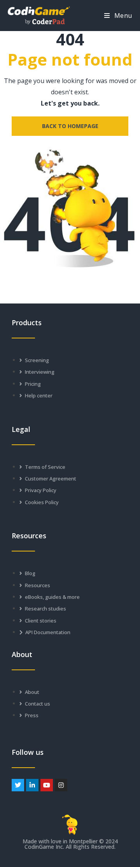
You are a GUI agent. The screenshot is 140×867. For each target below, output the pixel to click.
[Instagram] (61, 785)
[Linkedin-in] (32, 785)
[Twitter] (18, 785)
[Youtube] (46, 785)
